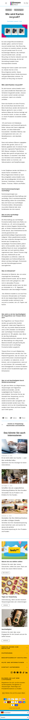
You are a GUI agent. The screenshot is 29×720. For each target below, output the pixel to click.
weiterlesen (5, 640)
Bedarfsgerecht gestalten (14, 657)
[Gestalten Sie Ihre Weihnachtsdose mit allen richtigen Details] (14, 506)
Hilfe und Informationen (13, 662)
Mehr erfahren (6, 572)
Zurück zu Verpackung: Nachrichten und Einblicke (15, 424)
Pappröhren (7, 653)
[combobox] (14, 712)
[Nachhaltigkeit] (14, 618)
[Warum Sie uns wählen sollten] (14, 550)
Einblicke (8, 10)
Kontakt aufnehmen (11, 667)
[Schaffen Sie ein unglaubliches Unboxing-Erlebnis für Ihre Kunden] (14, 476)
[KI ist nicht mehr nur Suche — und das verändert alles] (14, 446)
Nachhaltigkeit (19, 10)
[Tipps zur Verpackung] (14, 585)
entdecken (5, 605)
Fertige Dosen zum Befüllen (10, 647)
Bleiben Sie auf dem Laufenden (10, 679)
